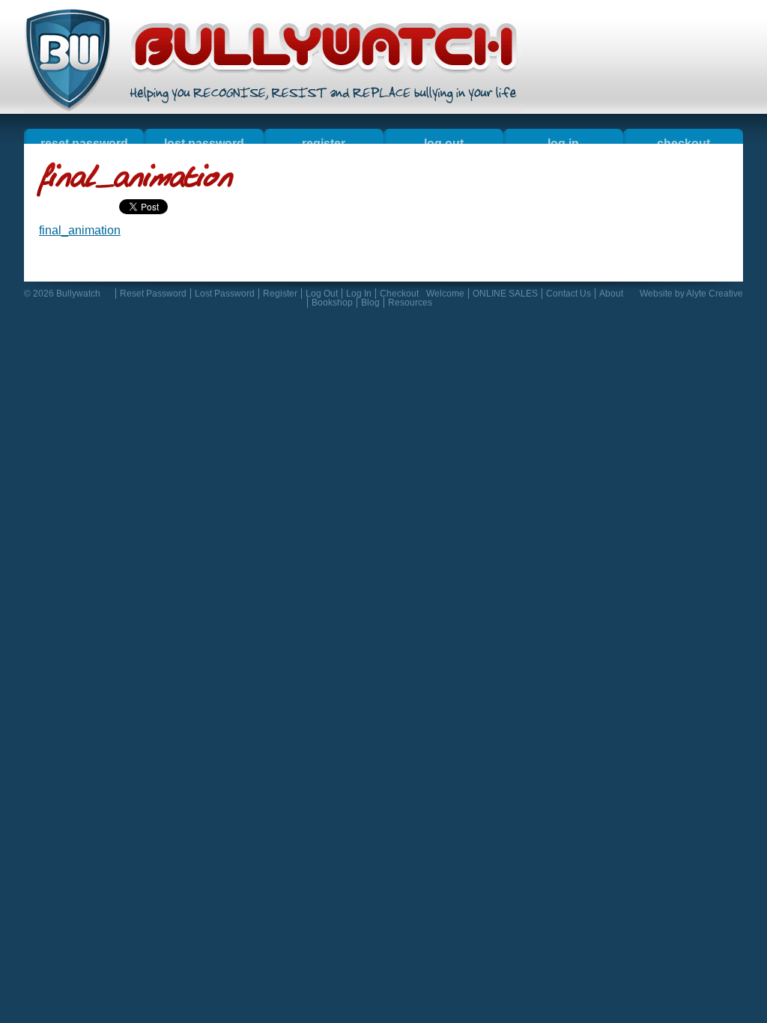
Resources (410, 302)
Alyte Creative (714, 293)
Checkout (399, 293)
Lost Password (225, 293)
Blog (370, 302)
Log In (359, 293)
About (611, 293)
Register (280, 293)
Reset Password (153, 293)
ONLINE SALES (505, 293)
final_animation (80, 230)
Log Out (322, 293)
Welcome (445, 293)
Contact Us (568, 293)
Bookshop (332, 302)
